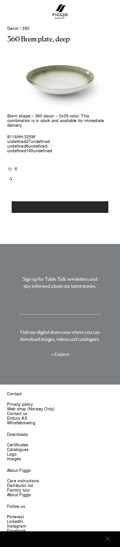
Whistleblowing (21, 422)
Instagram (16, 526)
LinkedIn (15, 521)
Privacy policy (20, 404)
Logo (12, 454)
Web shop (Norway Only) (30, 409)
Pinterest (15, 516)
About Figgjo (19, 494)
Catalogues (18, 449)
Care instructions (23, 480)
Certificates (17, 445)
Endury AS (17, 418)
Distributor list (20, 485)
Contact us (17, 413)
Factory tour (18, 490)
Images (14, 458)
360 (25, 28)
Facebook (16, 530)
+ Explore (60, 354)
